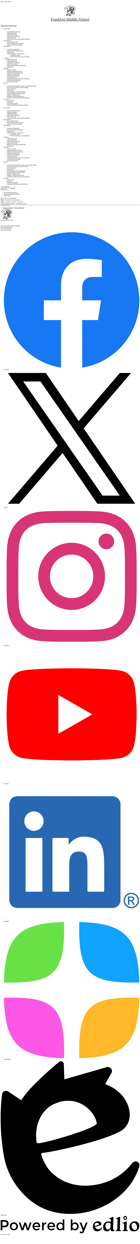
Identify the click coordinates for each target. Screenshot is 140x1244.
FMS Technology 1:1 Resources (15, 53)
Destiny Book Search (12, 81)
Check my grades (11, 69)
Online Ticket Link (12, 61)
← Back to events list (7, 208)
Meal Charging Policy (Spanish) (15, 43)
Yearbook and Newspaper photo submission (18, 78)
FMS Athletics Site (12, 59)
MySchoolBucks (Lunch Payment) (16, 93)
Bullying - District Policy (13, 74)
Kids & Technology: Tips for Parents (19, 56)
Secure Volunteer (11, 89)
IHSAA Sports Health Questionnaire (16, 65)
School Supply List (12, 77)
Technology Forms (15, 55)
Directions (9, 102)
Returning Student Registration (12, 194)
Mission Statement (12, 33)
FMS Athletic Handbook (13, 62)
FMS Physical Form (12, 64)
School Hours (10, 100)
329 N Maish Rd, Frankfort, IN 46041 (10, 225)
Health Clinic (10, 52)
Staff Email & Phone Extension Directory (17, 105)
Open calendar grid (19, 208)
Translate (12, 188)
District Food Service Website (14, 45)
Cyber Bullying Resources (14, 80)
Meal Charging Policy (12, 42)
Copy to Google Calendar (7, 203)
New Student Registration (10, 192)
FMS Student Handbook (13, 36)
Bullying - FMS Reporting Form (15, 96)
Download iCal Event (21, 203)
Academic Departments (13, 49)
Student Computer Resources (14, 71)
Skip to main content (6, 1)
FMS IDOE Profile (12, 34)
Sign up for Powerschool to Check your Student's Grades (21, 86)
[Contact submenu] (8, 99)
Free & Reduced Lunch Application (16, 91)
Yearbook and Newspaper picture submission (18, 39)
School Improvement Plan (13, 31)
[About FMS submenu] (4, 30)
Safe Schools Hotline (12, 103)
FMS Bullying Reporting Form (15, 72)
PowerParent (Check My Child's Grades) (17, 87)
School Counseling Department (15, 50)
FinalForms (10, 67)
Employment (7, 195)
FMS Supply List (11, 37)
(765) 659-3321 (9, 227)
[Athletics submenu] (9, 58)
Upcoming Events (5, 205)
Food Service (10, 90)
